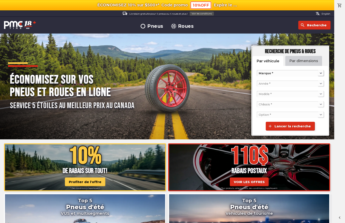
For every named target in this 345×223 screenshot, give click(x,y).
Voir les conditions (202, 13)
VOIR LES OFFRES (249, 182)
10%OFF (201, 5)
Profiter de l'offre (85, 182)
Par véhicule (268, 61)
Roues (186, 26)
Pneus (155, 26)
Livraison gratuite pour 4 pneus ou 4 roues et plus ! (167, 13)
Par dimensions (303, 61)
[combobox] (259, 73)
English (323, 14)
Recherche (313, 25)
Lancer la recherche (289, 126)
